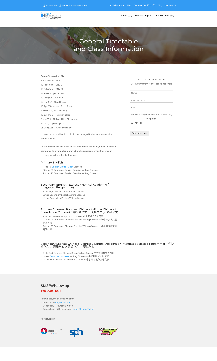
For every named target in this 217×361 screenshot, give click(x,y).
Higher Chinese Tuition (82, 309)
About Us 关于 (141, 15)
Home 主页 (126, 15)
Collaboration (117, 5)
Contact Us (170, 5)
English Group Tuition (62, 167)
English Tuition (62, 302)
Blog (160, 5)
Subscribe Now (139, 133)
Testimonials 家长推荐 (144, 5)
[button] (209, 353)
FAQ (129, 5)
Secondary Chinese (59, 256)
